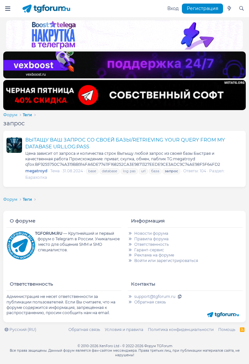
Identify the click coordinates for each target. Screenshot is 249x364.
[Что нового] (229, 9)
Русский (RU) (22, 329)
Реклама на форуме (154, 255)
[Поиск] (241, 9)
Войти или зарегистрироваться (166, 260)
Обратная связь (150, 302)
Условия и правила (124, 329)
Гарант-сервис (149, 249)
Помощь (226, 329)
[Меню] (7, 8)
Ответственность (151, 244)
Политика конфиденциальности (181, 329)
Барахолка (36, 177)
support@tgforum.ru (154, 296)
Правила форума (151, 238)
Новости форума (151, 233)
